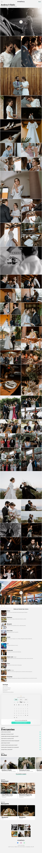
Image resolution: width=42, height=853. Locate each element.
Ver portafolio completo (21, 774)
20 (23, 713)
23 (14, 715)
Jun (14, 702)
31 (16, 717)
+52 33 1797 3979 (21, 845)
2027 (21, 699)
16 (14, 713)
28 (25, 715)
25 (18, 715)
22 (27, 713)
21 (25, 713)
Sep (24, 702)
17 (16, 713)
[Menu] (2, 1)
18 (18, 713)
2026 (16, 699)
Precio (39, 1)
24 (16, 715)
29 (27, 715)
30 (14, 717)
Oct (27, 702)
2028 (26, 699)
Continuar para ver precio (21, 722)
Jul (17, 702)
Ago (21, 702)
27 (23, 715)
